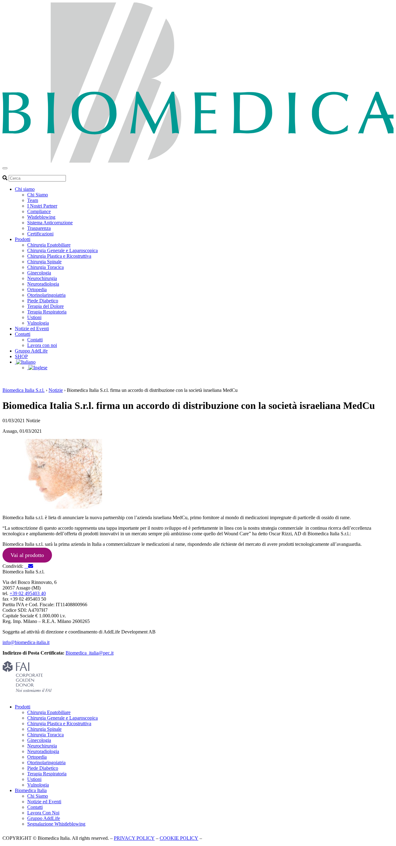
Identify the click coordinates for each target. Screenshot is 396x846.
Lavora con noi (42, 345)
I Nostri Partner (42, 205)
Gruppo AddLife (31, 350)
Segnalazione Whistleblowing (56, 823)
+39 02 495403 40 (28, 593)
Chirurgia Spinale (44, 261)
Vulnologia (38, 323)
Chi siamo (25, 189)
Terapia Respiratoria (47, 311)
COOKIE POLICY (179, 838)
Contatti (22, 334)
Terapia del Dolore (45, 306)
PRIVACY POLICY (134, 838)
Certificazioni (40, 233)
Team (32, 200)
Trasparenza (39, 228)
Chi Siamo (37, 194)
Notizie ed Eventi (32, 328)
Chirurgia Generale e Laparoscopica (62, 250)
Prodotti (22, 239)
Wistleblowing (41, 217)
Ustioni (34, 317)
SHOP (21, 356)
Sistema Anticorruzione (50, 222)
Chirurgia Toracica (45, 267)
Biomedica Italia (31, 790)
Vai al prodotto (27, 555)
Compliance (39, 211)
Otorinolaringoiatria (46, 295)
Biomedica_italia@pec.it (90, 652)
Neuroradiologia (43, 284)
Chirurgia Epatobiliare (49, 245)
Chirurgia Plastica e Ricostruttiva (59, 256)
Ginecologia (39, 272)
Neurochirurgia (42, 278)
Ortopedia (37, 289)
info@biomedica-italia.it (26, 642)
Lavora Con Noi (43, 812)
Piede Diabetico (42, 300)
